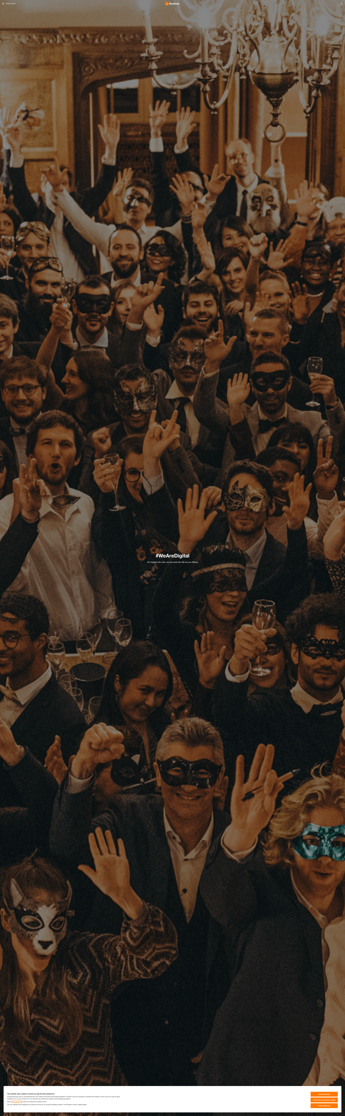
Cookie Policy (16, 1102)
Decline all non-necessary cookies (324, 1100)
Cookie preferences (324, 1106)
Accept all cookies (324, 1094)
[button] (341, 3)
